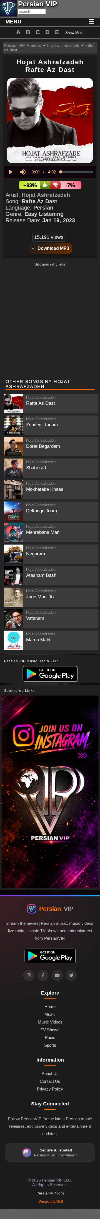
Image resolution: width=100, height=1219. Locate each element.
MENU (13, 22)
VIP (56, 908)
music (36, 45)
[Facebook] (43, 975)
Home (50, 1006)
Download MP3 (52, 248)
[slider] (77, 172)
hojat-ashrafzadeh (63, 45)
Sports (50, 1045)
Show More (74, 33)
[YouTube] (57, 975)
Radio (50, 1037)
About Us (50, 1073)
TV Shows (50, 1029)
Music (50, 1014)
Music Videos (50, 1022)
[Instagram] (28, 975)
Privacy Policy (50, 1089)
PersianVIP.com (50, 1193)
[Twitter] (71, 975)
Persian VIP (14, 45)
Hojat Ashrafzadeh (46, 195)
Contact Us (50, 1081)
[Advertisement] (50, 321)
